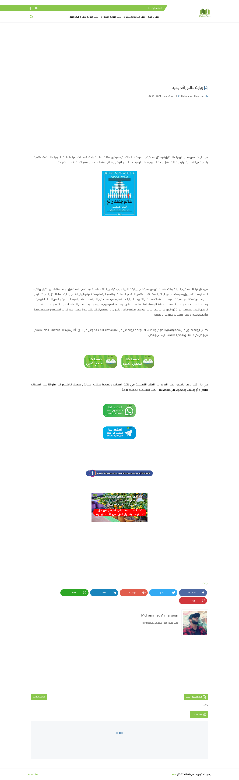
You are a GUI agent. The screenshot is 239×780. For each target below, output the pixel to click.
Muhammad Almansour (192, 96)
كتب (203, 583)
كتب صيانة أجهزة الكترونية (83, 17)
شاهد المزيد (39, 697)
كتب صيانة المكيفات (134, 17)
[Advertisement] (119, 52)
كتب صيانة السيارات (111, 17)
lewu (174, 774)
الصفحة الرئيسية (155, 8)
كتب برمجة (153, 17)
